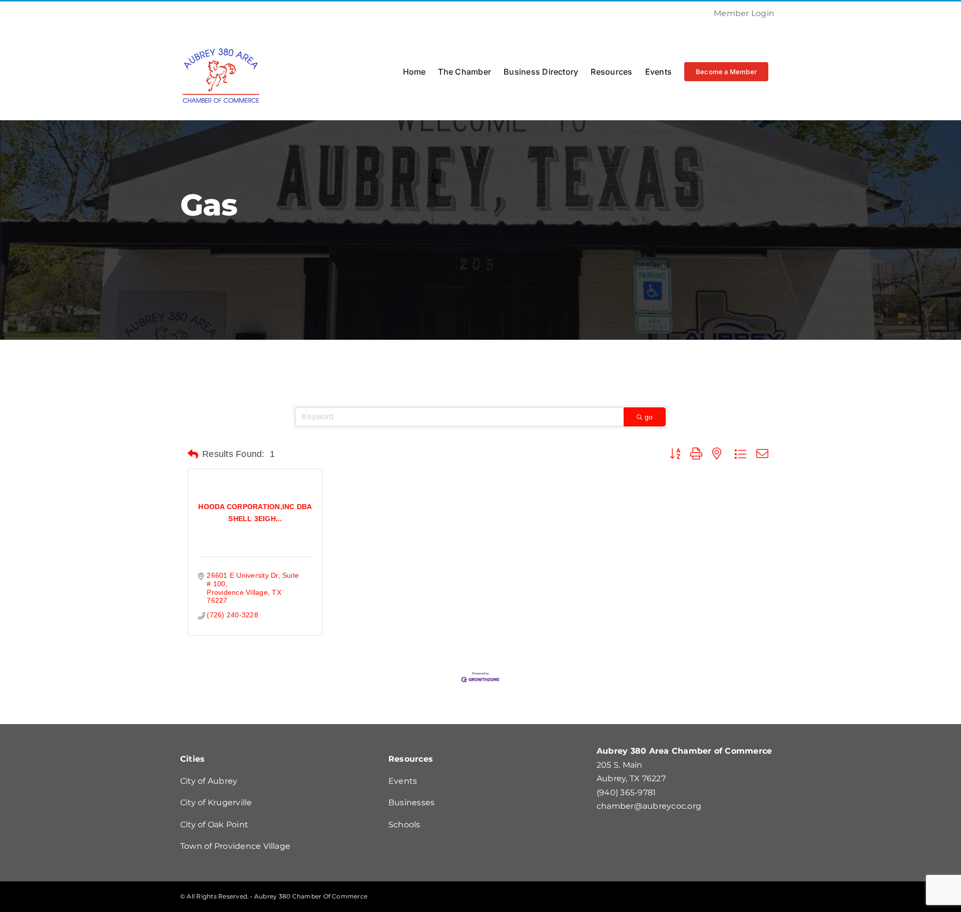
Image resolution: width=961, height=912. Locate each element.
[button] (193, 454)
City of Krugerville (216, 802)
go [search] (649, 417)
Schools (404, 824)
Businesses (411, 802)
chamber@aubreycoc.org (649, 806)
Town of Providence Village (235, 846)
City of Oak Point (214, 824)
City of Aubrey (208, 781)
